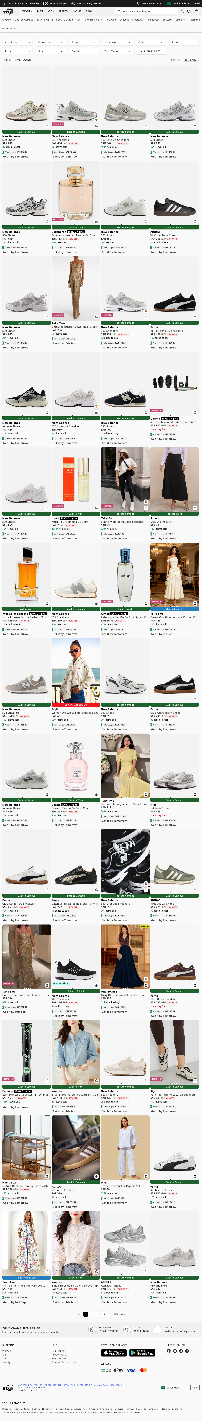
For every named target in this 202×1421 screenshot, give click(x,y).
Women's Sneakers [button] (38, 1412)
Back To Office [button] (44, 19)
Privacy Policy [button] (59, 1354)
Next (122, 1314)
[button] (179, 3)
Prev (79, 1314)
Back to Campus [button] (24, 19)
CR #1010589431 (54, 1385)
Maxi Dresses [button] (114, 1412)
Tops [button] (15, 1409)
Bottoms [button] (168, 19)
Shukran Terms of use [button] (64, 1362)
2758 (116, 1314)
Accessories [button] (80, 1409)
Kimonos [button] (93, 1409)
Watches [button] (128, 1412)
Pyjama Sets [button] (106, 1409)
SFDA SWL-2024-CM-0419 (77, 1385)
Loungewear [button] (178, 1409)
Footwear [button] (111, 19)
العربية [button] (197, 3)
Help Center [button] (58, 1350)
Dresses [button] (124, 19)
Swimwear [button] (130, 1409)
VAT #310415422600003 (31, 1385)
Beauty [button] (6, 1362)
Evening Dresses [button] (58, 1412)
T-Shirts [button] (36, 1409)
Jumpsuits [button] (153, 1409)
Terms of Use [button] (59, 1358)
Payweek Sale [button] (93, 19)
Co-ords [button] (142, 1409)
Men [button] (4, 1354)
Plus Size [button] (165, 1409)
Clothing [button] (7, 19)
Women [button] (6, 1350)
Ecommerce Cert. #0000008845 (106, 1385)
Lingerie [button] (180, 19)
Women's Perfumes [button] (79, 1412)
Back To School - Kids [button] (68, 19)
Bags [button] (69, 1409)
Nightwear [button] (153, 19)
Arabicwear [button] (138, 19)
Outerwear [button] (21, 1412)
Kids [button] (4, 1358)
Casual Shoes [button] (98, 1412)
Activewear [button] (7, 1412)
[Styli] (7, 11)
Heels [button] (137, 1412)
